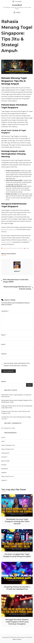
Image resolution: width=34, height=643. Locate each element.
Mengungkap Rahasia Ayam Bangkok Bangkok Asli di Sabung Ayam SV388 (16, 401)
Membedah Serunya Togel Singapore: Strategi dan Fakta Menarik (16, 395)
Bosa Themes (17, 639)
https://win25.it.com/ (7, 476)
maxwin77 (4, 457)
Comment (4, 311)
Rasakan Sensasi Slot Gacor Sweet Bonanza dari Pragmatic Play (15, 412)
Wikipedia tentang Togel (9, 229)
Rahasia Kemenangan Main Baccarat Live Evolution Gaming (17, 288)
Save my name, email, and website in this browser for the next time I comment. (17, 364)
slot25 (3, 437)
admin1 (17, 271)
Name (3, 335)
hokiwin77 (4, 480)
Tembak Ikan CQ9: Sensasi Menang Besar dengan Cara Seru (16, 418)
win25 (3, 441)
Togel (27, 248)
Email (3, 344)
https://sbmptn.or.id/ (7, 449)
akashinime (4, 468)
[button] (17, 12)
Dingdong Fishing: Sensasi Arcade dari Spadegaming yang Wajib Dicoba (16, 406)
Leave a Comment (17, 248)
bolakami (4, 472)
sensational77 (5, 453)
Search (3, 381)
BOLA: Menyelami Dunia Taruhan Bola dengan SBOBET (15, 281)
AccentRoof (17, 5)
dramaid (3, 465)
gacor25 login (5, 461)
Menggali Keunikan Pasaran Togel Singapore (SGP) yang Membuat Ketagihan (17, 622)
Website (3, 354)
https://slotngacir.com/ (8, 445)
